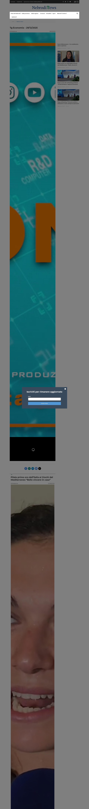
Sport (53, 13)
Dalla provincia (26, 13)
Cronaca (42, 13)
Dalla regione (34, 13)
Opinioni (14, 17)
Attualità (48, 13)
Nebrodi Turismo (61, 13)
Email (29, 396)
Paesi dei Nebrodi (15, 13)
